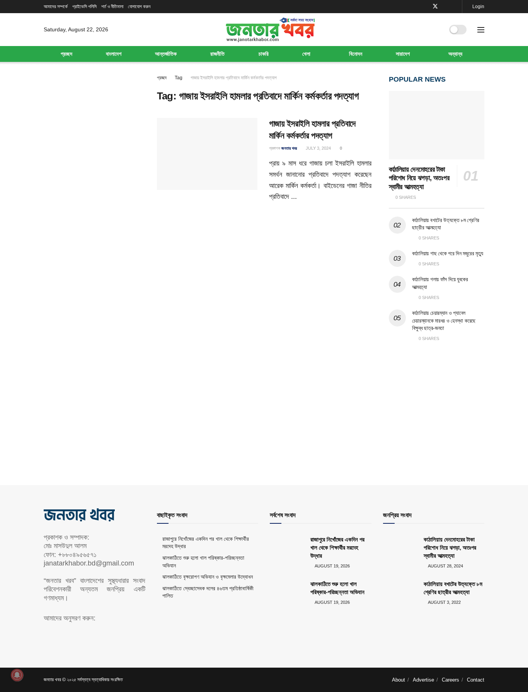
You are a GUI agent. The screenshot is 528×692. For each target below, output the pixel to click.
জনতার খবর (289, 148)
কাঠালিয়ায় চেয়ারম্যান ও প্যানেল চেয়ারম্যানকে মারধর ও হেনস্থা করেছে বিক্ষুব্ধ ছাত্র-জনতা (444, 320)
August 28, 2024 (445, 566)
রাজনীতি (217, 54)
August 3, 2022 (444, 602)
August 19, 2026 (332, 566)
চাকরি (264, 54)
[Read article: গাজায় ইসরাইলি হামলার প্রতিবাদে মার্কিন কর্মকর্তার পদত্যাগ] (207, 154)
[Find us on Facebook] (425, 6)
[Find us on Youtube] (445, 6)
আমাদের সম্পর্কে (56, 6)
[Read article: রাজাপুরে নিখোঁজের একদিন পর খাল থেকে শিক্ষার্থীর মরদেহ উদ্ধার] (287, 547)
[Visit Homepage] (270, 29)
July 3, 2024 (318, 148)
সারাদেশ (403, 54)
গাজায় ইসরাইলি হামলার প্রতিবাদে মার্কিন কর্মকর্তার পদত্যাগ (234, 77)
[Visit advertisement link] (437, 406)
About (398, 680)
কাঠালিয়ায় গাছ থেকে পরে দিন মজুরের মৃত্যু (447, 253)
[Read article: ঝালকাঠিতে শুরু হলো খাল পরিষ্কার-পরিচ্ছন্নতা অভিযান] (287, 592)
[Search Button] (435, 29)
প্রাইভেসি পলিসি (84, 6)
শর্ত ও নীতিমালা (112, 6)
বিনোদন (355, 54)
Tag (178, 77)
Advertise (423, 680)
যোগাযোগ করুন (139, 6)
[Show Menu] (480, 29)
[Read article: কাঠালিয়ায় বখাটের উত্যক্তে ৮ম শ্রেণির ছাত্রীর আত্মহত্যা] (400, 592)
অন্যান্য (455, 54)
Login (477, 6)
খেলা (306, 54)
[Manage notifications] (17, 675)
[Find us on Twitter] (435, 6)
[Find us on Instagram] (455, 6)
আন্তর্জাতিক (166, 54)
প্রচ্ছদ (66, 54)
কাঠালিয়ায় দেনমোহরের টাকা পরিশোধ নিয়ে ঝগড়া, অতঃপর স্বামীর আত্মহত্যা (419, 178)
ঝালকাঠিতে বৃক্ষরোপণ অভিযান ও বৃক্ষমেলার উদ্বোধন (207, 577)
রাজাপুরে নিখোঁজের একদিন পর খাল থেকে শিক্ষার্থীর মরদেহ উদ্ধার (337, 547)
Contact (475, 680)
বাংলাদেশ (113, 54)
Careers (450, 680)
